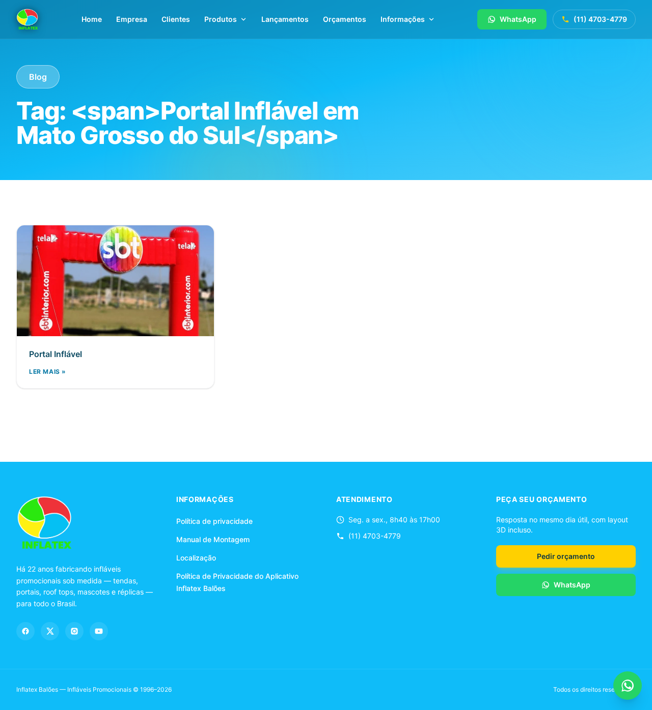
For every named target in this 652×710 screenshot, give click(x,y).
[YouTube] (99, 631)
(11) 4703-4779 (600, 19)
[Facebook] (25, 631)
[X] (50, 631)
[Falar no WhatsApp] (627, 685)
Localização (196, 557)
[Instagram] (74, 631)
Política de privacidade (214, 521)
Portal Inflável (55, 354)
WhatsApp (518, 19)
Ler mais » (47, 371)
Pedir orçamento (566, 556)
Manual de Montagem (213, 539)
